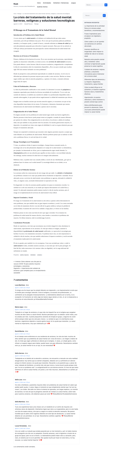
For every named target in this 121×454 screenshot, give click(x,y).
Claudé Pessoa (28, 24)
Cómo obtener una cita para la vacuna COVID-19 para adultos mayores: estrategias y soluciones (27, 264)
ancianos (39, 255)
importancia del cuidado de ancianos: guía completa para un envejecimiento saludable (29, 270)
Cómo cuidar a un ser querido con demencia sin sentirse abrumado (94, 44)
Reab (16, 4)
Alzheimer (33, 255)
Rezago (19, 13)
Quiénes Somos (42, 7)
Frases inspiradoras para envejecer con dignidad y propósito (92, 36)
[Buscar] (105, 4)
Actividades (47, 3)
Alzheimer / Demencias (61, 3)
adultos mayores (24, 255)
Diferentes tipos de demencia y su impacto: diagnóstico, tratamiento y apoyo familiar (94, 82)
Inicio (39, 3)
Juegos (73, 3)
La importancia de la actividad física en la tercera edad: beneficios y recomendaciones (94, 28)
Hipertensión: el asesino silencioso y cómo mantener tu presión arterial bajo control (94, 100)
